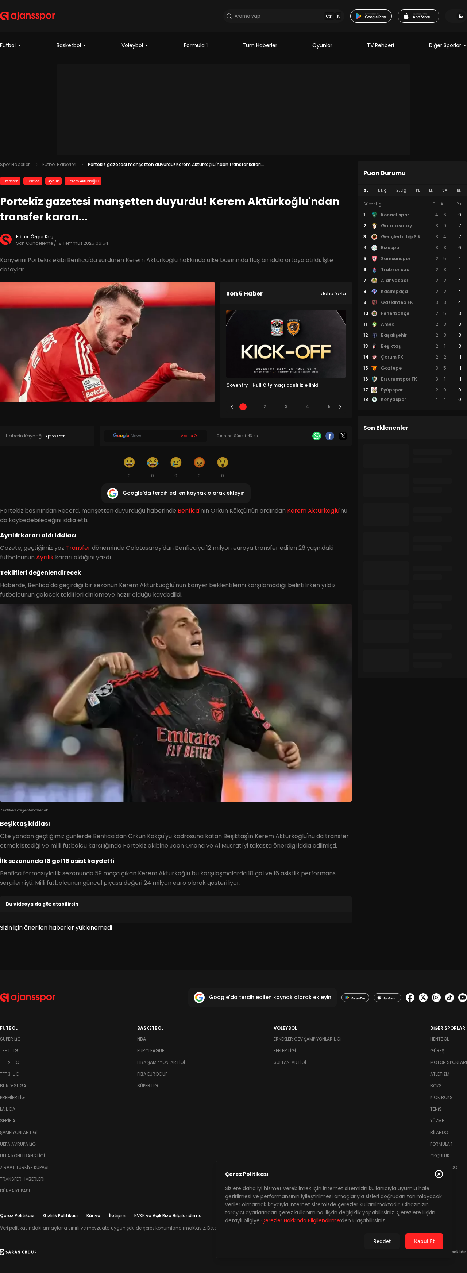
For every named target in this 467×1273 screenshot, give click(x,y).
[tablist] (412, 190)
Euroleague (150, 1051)
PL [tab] (418, 190)
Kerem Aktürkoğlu (83, 181)
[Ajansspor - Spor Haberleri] (27, 16)
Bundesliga (13, 1086)
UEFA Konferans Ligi (22, 1156)
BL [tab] (459, 190)
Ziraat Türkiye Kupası (24, 1167)
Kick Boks (441, 1097)
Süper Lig (10, 1039)
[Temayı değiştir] (456, 16)
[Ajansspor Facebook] (410, 997)
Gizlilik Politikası (60, 1215)
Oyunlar (322, 45)
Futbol (8, 45)
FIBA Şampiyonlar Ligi (161, 1062)
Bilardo (439, 1132)
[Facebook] (329, 436)
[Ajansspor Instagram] (436, 997)
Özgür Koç (42, 237)
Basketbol (69, 45)
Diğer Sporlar (445, 45)
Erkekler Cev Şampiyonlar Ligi (307, 1039)
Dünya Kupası (15, 1191)
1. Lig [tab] (382, 190)
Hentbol (439, 1039)
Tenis (436, 1109)
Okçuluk (439, 1156)
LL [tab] (431, 190)
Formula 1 (196, 45)
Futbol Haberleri (59, 164)
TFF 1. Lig (9, 1051)
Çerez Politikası (17, 1215)
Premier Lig (12, 1097)
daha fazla (333, 293)
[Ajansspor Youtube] (462, 997)
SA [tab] (444, 190)
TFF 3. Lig (9, 1074)
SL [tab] (366, 190)
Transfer (10, 181)
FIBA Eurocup (152, 1074)
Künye (93, 1215)
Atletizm (439, 1074)
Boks (436, 1086)
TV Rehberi (380, 45)
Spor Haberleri (15, 164)
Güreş (437, 1051)
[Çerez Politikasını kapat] (439, 1174)
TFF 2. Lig (9, 1062)
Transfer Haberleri (22, 1179)
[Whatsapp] (316, 436)
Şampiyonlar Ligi (19, 1132)
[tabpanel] (412, 302)
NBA (141, 1039)
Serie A (7, 1121)
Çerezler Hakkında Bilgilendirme (300, 1220)
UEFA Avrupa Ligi (18, 1144)
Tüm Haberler (260, 45)
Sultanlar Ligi (290, 1062)
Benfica (32, 181)
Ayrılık (53, 181)
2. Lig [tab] (401, 190)
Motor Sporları (448, 1062)
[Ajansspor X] (423, 997)
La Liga (7, 1109)
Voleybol (132, 45)
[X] (343, 436)
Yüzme (437, 1121)
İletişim (117, 1215)
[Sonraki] (340, 407)
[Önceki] (232, 407)
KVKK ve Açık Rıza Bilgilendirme (168, 1215)
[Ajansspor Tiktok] (449, 997)
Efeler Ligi (285, 1051)
